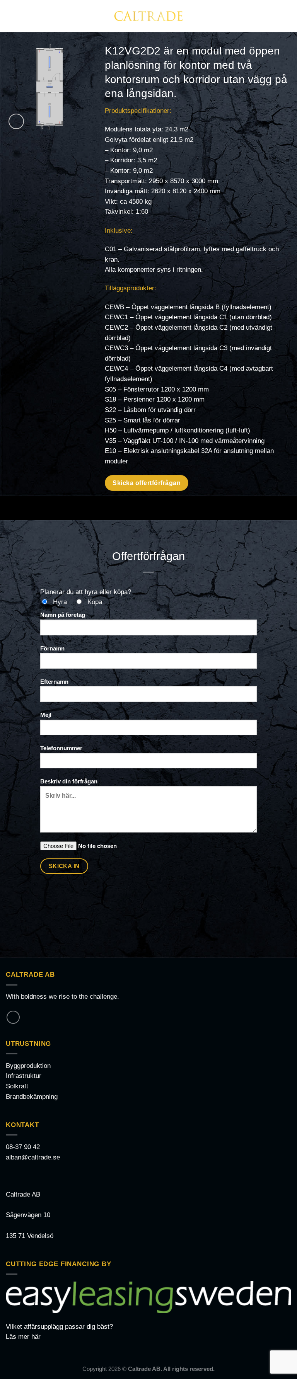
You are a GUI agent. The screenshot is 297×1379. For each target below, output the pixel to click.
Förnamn (52, 648)
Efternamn (54, 681)
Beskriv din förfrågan (68, 781)
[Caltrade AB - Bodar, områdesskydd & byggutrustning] (148, 15)
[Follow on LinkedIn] (13, 1017)
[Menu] (10, 16)
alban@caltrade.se (33, 1157)
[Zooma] (16, 121)
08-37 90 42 (23, 1147)
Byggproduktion (28, 1065)
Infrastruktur (23, 1075)
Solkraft (17, 1086)
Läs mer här (23, 1336)
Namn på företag (62, 614)
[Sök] (288, 16)
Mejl (45, 715)
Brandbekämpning (32, 1096)
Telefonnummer (61, 748)
